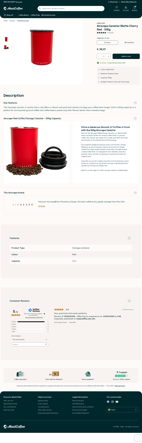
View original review (60, 322)
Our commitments (10, 407)
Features (14, 238)
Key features (10, 102)
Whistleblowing (78, 404)
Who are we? (8, 401)
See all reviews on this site (34, 317)
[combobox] (71, 8)
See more (19, 2)
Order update (43, 404)
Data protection (78, 401)
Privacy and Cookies (79, 410)
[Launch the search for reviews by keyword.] (46, 344)
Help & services (44, 397)
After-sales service (44, 410)
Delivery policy (43, 401)
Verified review (128, 309)
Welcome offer (9, 410)
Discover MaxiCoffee (12, 397)
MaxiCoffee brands (10, 404)
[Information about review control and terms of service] (44, 314)
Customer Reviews (20, 300)
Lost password (43, 407)
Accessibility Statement (80, 413)
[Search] (39, 8)
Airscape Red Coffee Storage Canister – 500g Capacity (32, 118)
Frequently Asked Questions (48, 413)
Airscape (41, 206)
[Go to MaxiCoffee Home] (13, 8)
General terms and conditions (83, 407)
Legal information (80, 397)
